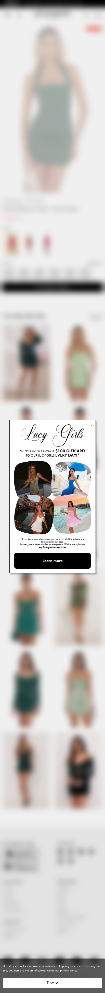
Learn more (53, 560)
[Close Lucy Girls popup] (91, 425)
